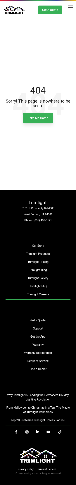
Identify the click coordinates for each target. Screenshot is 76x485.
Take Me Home (38, 118)
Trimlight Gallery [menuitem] (38, 278)
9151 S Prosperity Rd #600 (38, 208)
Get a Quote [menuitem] (38, 320)
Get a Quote (50, 10)
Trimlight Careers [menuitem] (38, 294)
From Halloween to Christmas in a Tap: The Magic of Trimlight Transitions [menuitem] (38, 410)
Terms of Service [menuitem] (46, 469)
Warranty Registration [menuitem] (38, 353)
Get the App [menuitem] (38, 336)
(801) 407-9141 (43, 220)
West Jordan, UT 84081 (38, 214)
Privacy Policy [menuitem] (26, 469)
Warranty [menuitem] (38, 344)
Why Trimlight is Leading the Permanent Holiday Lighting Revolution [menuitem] (38, 397)
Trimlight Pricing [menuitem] (38, 262)
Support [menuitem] (38, 328)
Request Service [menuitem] (38, 361)
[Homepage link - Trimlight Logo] (38, 463)
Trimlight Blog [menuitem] (38, 270)
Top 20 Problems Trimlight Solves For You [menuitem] (38, 420)
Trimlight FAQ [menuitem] (38, 286)
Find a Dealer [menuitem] (38, 369)
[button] (70, 7)
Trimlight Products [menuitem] (38, 254)
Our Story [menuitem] (38, 245)
